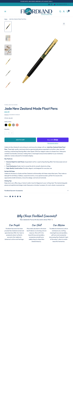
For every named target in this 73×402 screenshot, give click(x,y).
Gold (9, 125)
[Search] (60, 11)
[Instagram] (51, 4)
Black (6, 125)
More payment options (52, 143)
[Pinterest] (15, 196)
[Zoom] (64, 23)
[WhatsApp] (18, 196)
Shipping (6, 114)
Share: (6, 196)
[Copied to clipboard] (20, 196)
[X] (13, 196)
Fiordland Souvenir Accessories (13, 190)
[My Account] (64, 11)
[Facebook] (49, 4)
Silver (13, 125)
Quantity (6, 129)
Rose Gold (17, 125)
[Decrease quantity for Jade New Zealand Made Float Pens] (6, 133)
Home (5, 19)
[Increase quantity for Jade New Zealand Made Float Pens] (11, 133)
